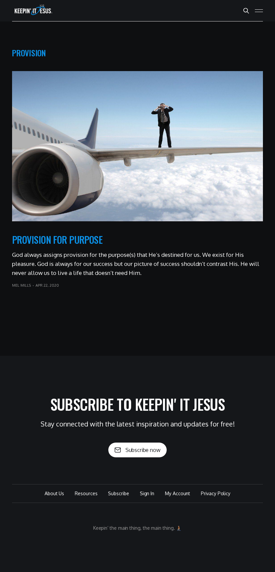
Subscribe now (143, 450)
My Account (177, 493)
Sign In (147, 493)
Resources (86, 493)
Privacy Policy (215, 493)
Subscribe (118, 493)
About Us (54, 493)
